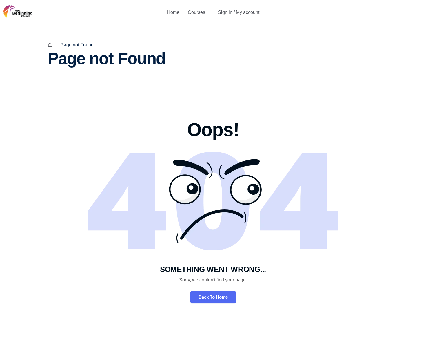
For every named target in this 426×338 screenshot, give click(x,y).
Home (173, 12)
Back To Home (213, 296)
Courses (196, 12)
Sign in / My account (238, 12)
